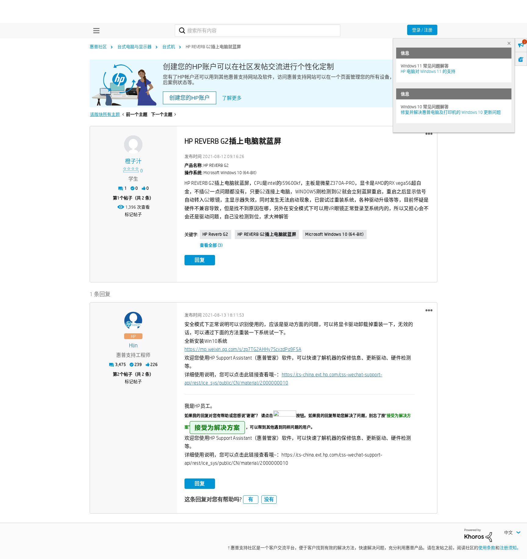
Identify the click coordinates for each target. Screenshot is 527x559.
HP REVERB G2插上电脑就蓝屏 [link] (213, 46)
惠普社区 (98, 46)
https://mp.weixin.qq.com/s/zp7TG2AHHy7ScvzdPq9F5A (243, 349)
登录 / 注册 (422, 30)
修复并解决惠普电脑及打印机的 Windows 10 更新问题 (451, 112)
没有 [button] (269, 499)
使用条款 (486, 547)
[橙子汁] (133, 144)
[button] (429, 134)
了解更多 (232, 98)
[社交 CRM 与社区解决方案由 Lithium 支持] (478, 535)
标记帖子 (133, 214)
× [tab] (509, 43)
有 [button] (250, 499)
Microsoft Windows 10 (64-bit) (334, 234)
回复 (200, 260)
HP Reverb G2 (215, 234)
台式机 (168, 46)
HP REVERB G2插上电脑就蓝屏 (267, 234)
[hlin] (133, 321)
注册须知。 (510, 547)
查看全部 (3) (211, 245)
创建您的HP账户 (189, 98)
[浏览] (95, 30)
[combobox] (257, 30)
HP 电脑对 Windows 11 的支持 (428, 71)
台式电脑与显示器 (134, 46)
